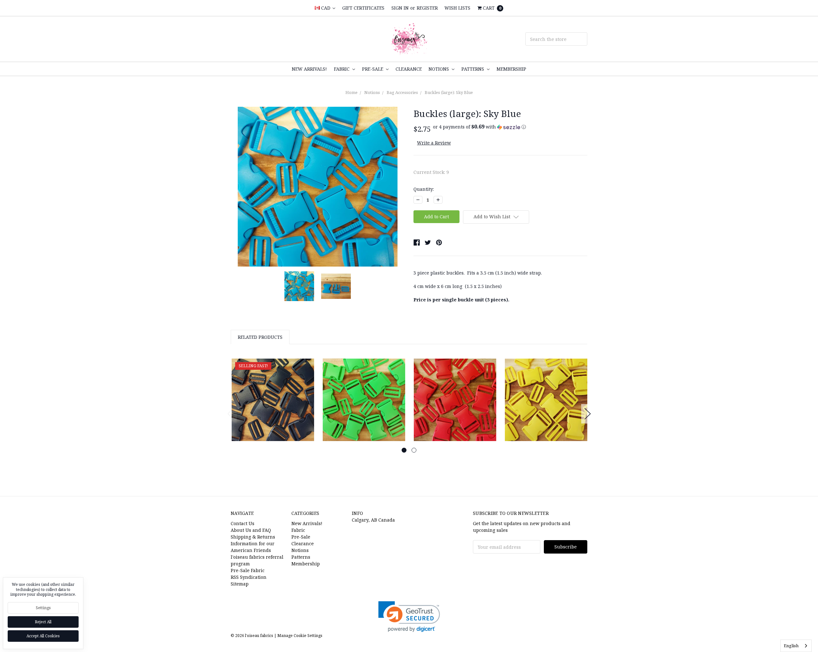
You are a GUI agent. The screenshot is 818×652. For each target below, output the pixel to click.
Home (351, 92)
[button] (479, 127)
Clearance (409, 69)
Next (587, 413)
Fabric (342, 69)
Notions (439, 69)
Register (427, 8)
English (791, 645)
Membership (511, 69)
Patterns (473, 69)
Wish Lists (457, 8)
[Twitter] (428, 242)
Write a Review (434, 143)
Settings (43, 607)
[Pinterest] (439, 242)
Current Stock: (431, 172)
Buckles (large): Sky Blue (449, 92)
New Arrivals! (309, 69)
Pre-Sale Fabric (248, 570)
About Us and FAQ (251, 530)
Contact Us (242, 523)
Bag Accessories (402, 92)
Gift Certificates (363, 8)
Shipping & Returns (253, 537)
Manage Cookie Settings (299, 635)
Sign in (400, 8)
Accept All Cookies (43, 636)
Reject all (43, 622)
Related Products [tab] (260, 337)
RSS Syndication (248, 577)
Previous (230, 413)
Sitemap (240, 584)
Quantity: (423, 189)
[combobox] (796, 646)
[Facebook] (416, 242)
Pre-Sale (373, 69)
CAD (326, 8)
